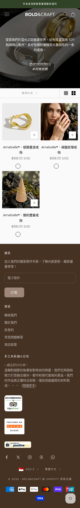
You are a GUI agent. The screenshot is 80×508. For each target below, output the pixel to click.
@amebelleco (40, 63)
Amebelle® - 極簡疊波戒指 (21, 150)
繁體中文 (51, 469)
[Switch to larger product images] (66, 93)
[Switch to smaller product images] (74, 93)
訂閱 (14, 292)
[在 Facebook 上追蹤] (6, 457)
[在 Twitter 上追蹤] (18, 457)
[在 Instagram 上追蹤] (30, 457)
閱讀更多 (29, 385)
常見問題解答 (13, 337)
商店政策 (10, 344)
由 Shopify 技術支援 (57, 479)
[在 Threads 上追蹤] (41, 457)
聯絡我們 (10, 315)
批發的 (9, 330)
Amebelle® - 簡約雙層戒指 (21, 217)
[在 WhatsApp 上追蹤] (53, 457)
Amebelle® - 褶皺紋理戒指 (59, 150)
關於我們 (10, 322)
